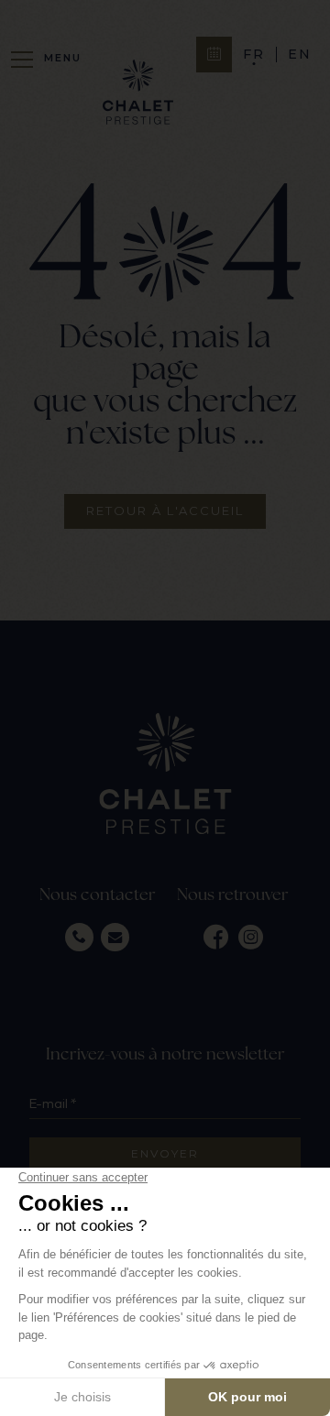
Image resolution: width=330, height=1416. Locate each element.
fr (254, 54)
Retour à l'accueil (165, 510)
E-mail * (53, 1103)
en (300, 54)
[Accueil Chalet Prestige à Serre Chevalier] (138, 94)
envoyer (165, 1153)
